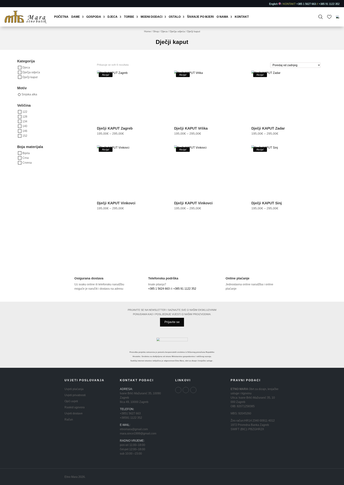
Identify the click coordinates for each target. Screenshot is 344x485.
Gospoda (93, 17)
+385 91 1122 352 (329, 3)
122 (24, 111)
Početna (61, 17)
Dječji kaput (29, 77)
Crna (25, 157)
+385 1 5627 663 (306, 3)
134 (24, 121)
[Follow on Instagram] (13, 3)
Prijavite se (172, 322)
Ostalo (175, 17)
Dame (75, 17)
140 (24, 126)
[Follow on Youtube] (19, 3)
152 (24, 135)
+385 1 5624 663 (159, 288)
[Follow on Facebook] (6, 3)
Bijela (26, 152)
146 (24, 130)
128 (24, 116)
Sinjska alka (29, 94)
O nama (222, 17)
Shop (156, 31)
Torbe (129, 17)
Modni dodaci (151, 17)
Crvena (27, 162)
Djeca (113, 17)
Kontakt (242, 17)
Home (147, 31)
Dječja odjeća (177, 31)
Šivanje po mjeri (200, 17)
